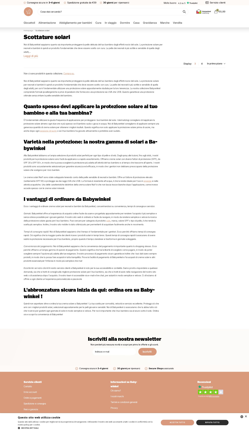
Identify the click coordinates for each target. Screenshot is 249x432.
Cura (98, 22)
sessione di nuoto (48, 131)
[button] (86, 428)
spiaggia (147, 181)
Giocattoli (29, 22)
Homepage (28, 30)
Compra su (68, 73)
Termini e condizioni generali (124, 402)
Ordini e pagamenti (33, 397)
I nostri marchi (117, 396)
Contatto (28, 386)
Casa (136, 22)
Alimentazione (47, 22)
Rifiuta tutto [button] (212, 422)
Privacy (114, 407)
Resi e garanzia (31, 409)
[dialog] (124, 422)
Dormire (125, 22)
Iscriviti (147, 351)
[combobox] (241, 416)
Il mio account (30, 392)
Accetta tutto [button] (177, 422)
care (108, 220)
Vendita (177, 22)
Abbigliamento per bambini (75, 22)
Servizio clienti (33, 382)
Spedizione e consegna (35, 403)
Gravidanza (150, 22)
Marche (164, 22)
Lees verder (46, 424)
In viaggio (111, 22)
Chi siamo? (116, 390)
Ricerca (184, 11)
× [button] (246, 416)
